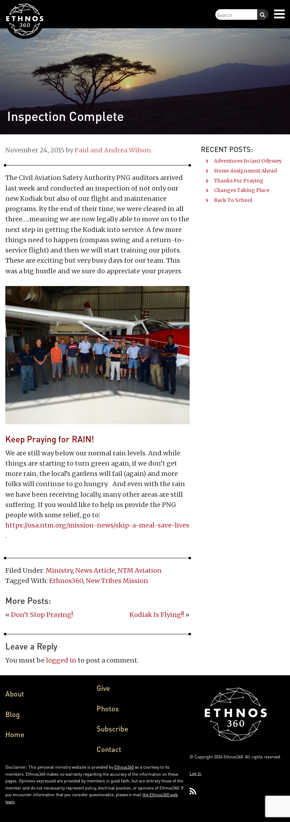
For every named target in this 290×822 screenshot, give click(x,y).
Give (103, 688)
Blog (12, 714)
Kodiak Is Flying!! (156, 615)
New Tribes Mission (117, 581)
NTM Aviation (140, 570)
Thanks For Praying (238, 180)
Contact (109, 749)
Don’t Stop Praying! (42, 615)
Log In (195, 773)
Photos (108, 708)
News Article (95, 570)
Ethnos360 (66, 581)
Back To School (233, 200)
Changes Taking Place (241, 190)
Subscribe (112, 728)
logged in (61, 660)
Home (14, 734)
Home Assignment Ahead (245, 171)
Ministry (59, 570)
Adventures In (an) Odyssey (248, 161)
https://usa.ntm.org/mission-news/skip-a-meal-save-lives (97, 525)
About (14, 693)
